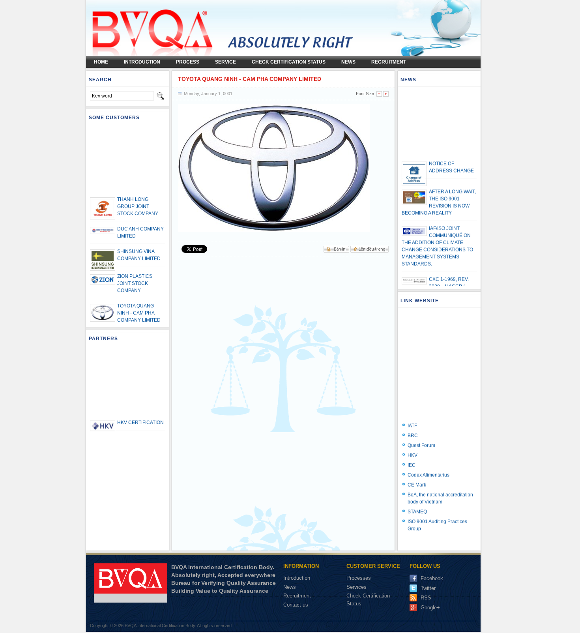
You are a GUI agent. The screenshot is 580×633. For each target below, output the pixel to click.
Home (101, 62)
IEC (411, 458)
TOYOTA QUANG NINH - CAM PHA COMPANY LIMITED (139, 306)
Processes (359, 578)
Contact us (295, 605)
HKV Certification (140, 415)
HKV (412, 448)
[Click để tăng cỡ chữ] (386, 94)
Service (225, 62)
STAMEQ (417, 504)
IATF (412, 418)
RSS (426, 598)
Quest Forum (421, 438)
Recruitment (388, 62)
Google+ (430, 608)
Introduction (296, 578)
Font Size (365, 93)
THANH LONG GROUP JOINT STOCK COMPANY (137, 199)
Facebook (432, 578)
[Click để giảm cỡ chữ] (379, 94)
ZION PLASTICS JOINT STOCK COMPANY (134, 276)
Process (187, 62)
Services (357, 587)
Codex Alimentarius (428, 467)
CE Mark (417, 477)
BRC (413, 428)
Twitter (428, 588)
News (348, 62)
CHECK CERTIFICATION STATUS (289, 62)
